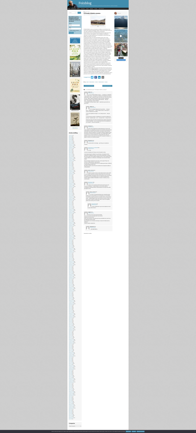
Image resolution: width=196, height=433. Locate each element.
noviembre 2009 (71, 353)
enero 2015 (70, 286)
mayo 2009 (70, 360)
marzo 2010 (71, 349)
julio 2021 (70, 201)
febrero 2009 (71, 363)
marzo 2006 (71, 401)
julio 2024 (70, 162)
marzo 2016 (71, 271)
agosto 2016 (71, 265)
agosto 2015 (71, 278)
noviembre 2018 (71, 236)
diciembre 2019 (71, 222)
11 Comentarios (95, 14)
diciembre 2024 (71, 157)
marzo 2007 (71, 388)
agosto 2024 (71, 161)
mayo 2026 (70, 138)
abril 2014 (70, 296)
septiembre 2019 (71, 225)
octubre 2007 (71, 380)
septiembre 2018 (71, 238)
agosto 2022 (71, 187)
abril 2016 (70, 270)
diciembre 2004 (71, 417)
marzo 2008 (71, 375)
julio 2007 (70, 384)
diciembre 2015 (71, 274)
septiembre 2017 (71, 251)
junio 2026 (70, 137)
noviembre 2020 (71, 210)
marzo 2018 (71, 245)
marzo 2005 (71, 414)
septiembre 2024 (71, 160)
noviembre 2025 (71, 145)
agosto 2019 (71, 226)
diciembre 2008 (71, 365)
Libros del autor (101, 8)
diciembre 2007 (71, 378)
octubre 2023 (71, 172)
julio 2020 (70, 214)
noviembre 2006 (71, 392)
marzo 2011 (71, 336)
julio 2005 (70, 410)
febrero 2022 (71, 194)
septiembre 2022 (71, 186)
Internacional (73, 8)
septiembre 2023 (71, 173)
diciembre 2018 (71, 235)
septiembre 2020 (71, 212)
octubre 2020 (71, 211)
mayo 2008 (70, 373)
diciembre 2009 (71, 352)
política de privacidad (72, 31)
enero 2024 (70, 169)
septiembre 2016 (71, 264)
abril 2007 (70, 387)
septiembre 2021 (71, 199)
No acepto (134, 431)
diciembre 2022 (71, 183)
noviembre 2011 (71, 327)
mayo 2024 (70, 164)
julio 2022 (70, 188)
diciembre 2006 (71, 391)
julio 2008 (70, 371)
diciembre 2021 (71, 196)
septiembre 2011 (71, 329)
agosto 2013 (71, 304)
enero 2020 (70, 221)
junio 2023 (70, 176)
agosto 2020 (71, 213)
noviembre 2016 (71, 262)
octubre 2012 (71, 315)
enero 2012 (70, 325)
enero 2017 (70, 260)
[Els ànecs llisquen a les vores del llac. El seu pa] (121, 36)
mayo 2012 (70, 321)
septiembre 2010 (71, 342)
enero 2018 (70, 247)
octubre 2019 (71, 224)
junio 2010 (70, 346)
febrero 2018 (71, 246)
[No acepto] (194, 431)
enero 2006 (70, 403)
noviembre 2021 (71, 197)
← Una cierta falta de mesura (88, 85)
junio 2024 (70, 163)
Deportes (91, 8)
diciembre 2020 (71, 209)
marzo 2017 (71, 258)
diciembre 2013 (71, 300)
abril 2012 (70, 322)
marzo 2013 (71, 310)
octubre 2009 (71, 354)
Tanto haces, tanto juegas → (107, 85)
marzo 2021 (71, 206)
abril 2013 (70, 309)
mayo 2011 (70, 334)
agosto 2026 (71, 135)
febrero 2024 (71, 168)
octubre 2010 (71, 341)
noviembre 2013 (71, 301)
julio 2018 (70, 240)
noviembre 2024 (71, 158)
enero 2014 (70, 299)
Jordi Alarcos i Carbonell (93, 147)
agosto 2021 (71, 200)
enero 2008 (70, 377)
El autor (96, 8)
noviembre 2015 (71, 275)
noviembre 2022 (71, 184)
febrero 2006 (71, 402)
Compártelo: (87, 77)
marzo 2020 (71, 219)
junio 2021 (70, 202)
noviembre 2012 (71, 314)
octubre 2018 (71, 237)
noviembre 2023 (71, 171)
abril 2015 (70, 283)
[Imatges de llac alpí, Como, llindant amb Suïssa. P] (121, 22)
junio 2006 (70, 398)
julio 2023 (70, 175)
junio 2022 (70, 189)
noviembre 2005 (71, 405)
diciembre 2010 (71, 339)
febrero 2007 (71, 389)
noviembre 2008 (71, 366)
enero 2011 (70, 338)
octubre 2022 (71, 185)
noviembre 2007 (71, 379)
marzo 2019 (71, 232)
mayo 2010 (70, 347)
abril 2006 (70, 400)
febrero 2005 (71, 415)
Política (78, 8)
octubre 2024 (71, 159)
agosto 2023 (71, 174)
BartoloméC (90, 182)
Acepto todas (128, 431)
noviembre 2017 (71, 249)
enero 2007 (70, 390)
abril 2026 (70, 139)
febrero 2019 (71, 233)
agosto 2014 (71, 291)
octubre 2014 (71, 289)
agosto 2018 (71, 239)
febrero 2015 (71, 285)
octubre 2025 (71, 146)
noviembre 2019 (71, 223)
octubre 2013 (71, 302)
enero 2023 (70, 182)
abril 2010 (70, 348)
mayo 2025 (70, 151)
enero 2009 (70, 364)
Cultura (87, 8)
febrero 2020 (71, 220)
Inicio (69, 8)
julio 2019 (70, 227)
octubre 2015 (71, 276)
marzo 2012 (71, 323)
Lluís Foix (86, 14)
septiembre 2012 (71, 316)
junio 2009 (70, 359)
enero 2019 (70, 234)
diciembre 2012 (71, 313)
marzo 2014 (71, 297)
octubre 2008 (71, 367)
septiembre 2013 (71, 303)
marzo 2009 (71, 362)
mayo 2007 (70, 386)
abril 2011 (70, 335)
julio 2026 (70, 136)
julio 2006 (70, 397)
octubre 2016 (71, 263)
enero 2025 (70, 156)
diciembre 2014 (71, 287)
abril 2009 (70, 361)
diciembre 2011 (71, 326)
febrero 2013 (71, 311)
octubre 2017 (71, 250)
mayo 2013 (70, 308)
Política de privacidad (140, 431)
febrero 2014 (71, 298)
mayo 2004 (70, 418)
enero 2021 (70, 208)
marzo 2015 (71, 284)
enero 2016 (70, 273)
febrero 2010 (71, 350)
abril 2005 (70, 413)
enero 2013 (70, 312)
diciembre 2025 (71, 144)
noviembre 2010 (71, 340)
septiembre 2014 (71, 290)
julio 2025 (70, 149)
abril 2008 (70, 374)
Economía (83, 8)
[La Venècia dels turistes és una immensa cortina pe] (121, 49)
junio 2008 (70, 372)
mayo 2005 (70, 412)
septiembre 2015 (71, 277)
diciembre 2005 (71, 404)
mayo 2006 (70, 399)
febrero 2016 (71, 272)
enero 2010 (70, 351)
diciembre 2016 (71, 261)
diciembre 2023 (71, 170)
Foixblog (85, 3)
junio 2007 (70, 385)
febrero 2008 (71, 376)
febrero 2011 (71, 337)
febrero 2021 (71, 207)
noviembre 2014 (71, 288)
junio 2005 (70, 411)
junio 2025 (70, 150)
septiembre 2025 (71, 147)
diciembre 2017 (71, 248)
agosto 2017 (71, 252)
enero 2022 (70, 195)
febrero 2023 (71, 181)
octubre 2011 (71, 328)
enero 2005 (70, 416)
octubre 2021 (71, 198)
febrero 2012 (71, 324)
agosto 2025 (71, 148)
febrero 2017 (71, 259)
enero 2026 (70, 143)
